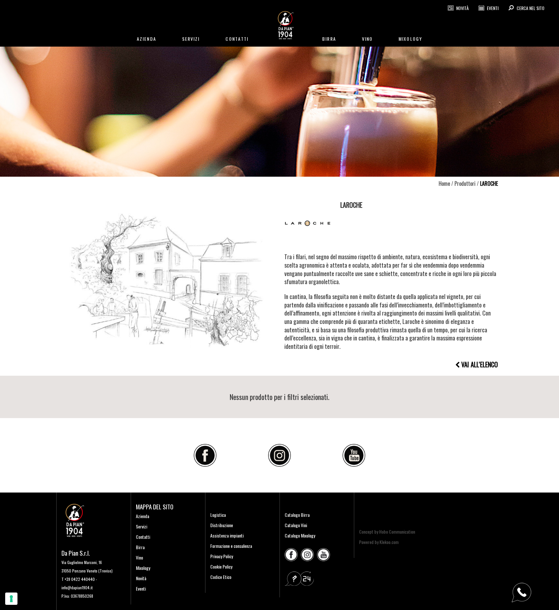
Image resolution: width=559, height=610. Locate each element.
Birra (140, 547)
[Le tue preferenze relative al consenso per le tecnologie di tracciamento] (11, 599)
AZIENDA (146, 38)
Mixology (143, 567)
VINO (367, 38)
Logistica (218, 514)
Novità (141, 578)
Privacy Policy (221, 556)
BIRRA (329, 38)
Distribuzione (221, 525)
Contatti (143, 536)
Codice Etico (220, 576)
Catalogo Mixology (300, 535)
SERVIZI (191, 38)
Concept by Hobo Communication (387, 531)
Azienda (142, 516)
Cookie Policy (221, 566)
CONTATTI (236, 38)
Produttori (465, 183)
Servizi (141, 526)
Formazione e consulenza (231, 545)
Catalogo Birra (297, 514)
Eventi (141, 588)
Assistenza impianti (227, 535)
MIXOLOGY (410, 38)
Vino (139, 557)
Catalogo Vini (296, 525)
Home (444, 183)
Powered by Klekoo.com (379, 541)
